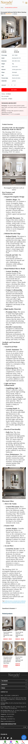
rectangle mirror (17, 601)
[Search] (23, 2)
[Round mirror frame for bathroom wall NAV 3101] (20, 648)
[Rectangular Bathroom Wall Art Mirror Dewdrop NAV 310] (14, 32)
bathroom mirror (9, 601)
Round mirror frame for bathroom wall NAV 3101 (19, 659)
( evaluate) (14, 13)
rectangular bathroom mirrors (18, 602)
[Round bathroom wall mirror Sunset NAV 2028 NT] (8, 624)
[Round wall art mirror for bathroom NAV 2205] (20, 624)
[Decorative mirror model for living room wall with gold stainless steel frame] (8, 648)
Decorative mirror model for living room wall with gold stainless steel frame (7, 660)
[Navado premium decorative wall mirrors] (7, 3)
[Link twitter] (8, 738)
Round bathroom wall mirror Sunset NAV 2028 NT (7, 634)
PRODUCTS (4, 684)
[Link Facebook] (1, 738)
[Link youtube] (11, 738)
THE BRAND (4, 681)
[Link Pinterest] (4, 738)
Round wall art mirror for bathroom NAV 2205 (19, 634)
